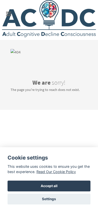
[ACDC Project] (49, 20)
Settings (49, 199)
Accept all (49, 186)
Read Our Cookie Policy (56, 172)
